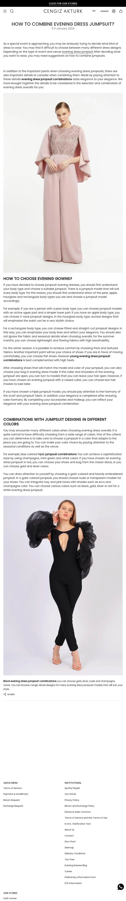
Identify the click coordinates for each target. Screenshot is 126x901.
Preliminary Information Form (80, 877)
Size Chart (70, 841)
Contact (69, 835)
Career (68, 871)
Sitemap (69, 847)
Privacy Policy (72, 800)
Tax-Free (69, 859)
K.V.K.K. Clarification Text (78, 823)
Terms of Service (12, 788)
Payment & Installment (15, 794)
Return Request (11, 800)
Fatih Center (10, 898)
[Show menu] (5, 11)
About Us (69, 829)
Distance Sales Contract (78, 811)
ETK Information (73, 883)
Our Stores (70, 794)
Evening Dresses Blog (76, 865)
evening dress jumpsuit (77, 52)
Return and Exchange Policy (79, 805)
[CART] (120, 11)
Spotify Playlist (72, 788)
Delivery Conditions (75, 853)
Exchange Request (13, 805)
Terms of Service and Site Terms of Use (86, 817)
